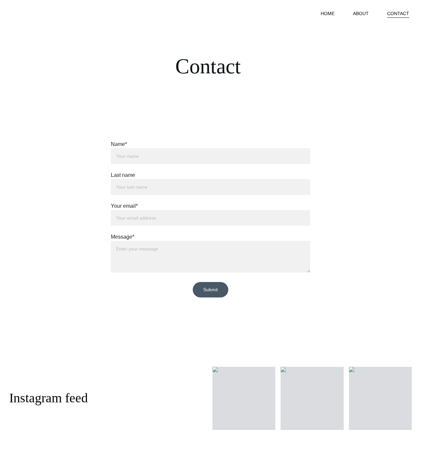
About (361, 13)
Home (327, 13)
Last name (123, 175)
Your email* (124, 206)
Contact (398, 13)
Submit (210, 289)
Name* (119, 144)
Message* (122, 237)
